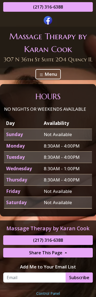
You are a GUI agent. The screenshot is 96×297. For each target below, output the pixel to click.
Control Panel (48, 293)
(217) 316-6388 (48, 7)
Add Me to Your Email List (48, 267)
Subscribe (79, 277)
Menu (50, 74)
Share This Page (46, 253)
